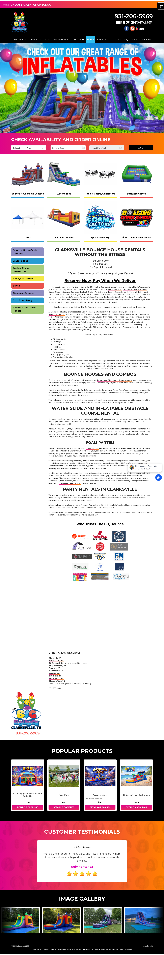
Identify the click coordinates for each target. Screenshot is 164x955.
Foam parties (92, 448)
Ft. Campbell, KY (56, 663)
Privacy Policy (60, 39)
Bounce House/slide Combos (25, 252)
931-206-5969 (134, 16)
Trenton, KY (54, 668)
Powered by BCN (146, 946)
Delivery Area (19, 39)
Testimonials (77, 39)
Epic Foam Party (23, 300)
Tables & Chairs (86, 292)
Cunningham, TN (56, 678)
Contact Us (115, 39)
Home (90, 39)
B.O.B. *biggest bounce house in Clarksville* (27, 795)
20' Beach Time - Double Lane (136, 795)
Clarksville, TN (55, 658)
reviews (86, 847)
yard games (75, 495)
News (47, 39)
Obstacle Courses (23, 293)
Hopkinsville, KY (56, 670)
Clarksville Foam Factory (93, 460)
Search (141, 148)
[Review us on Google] (132, 28)
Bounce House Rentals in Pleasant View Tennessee (113, 949)
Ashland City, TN (56, 660)
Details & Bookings (27, 807)
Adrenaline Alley (100, 795)
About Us (101, 39)
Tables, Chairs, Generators (21, 270)
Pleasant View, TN (57, 681)
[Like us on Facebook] (126, 28)
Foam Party (64, 795)
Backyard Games (23, 278)
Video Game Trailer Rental (24, 309)
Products (35, 39)
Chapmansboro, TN (57, 665)
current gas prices (78, 294)
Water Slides (20, 260)
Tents (16, 285)
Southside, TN (55, 676)
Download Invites (142, 39)
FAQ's (127, 39)
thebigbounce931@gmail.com (134, 22)
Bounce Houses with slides (135, 289)
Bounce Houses (114, 289)
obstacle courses (111, 419)
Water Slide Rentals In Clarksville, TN (80, 949)
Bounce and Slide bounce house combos (114, 380)
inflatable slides (131, 312)
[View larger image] (20, 920)
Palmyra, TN (54, 673)
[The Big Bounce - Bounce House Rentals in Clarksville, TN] (19, 22)
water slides (93, 419)
